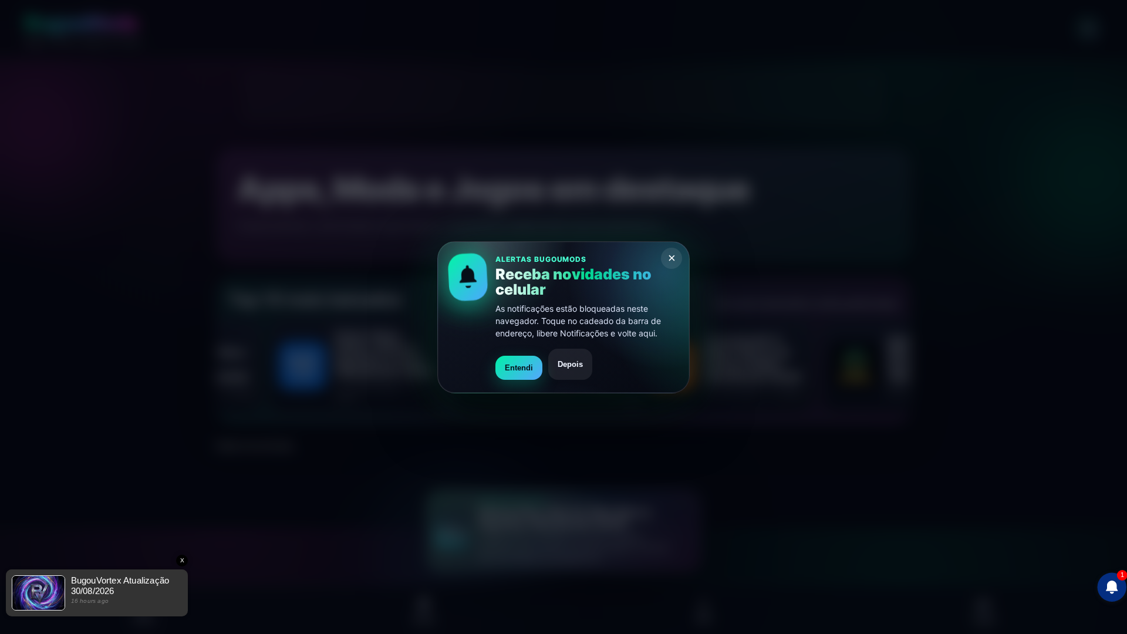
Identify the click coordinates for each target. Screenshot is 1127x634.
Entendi (519, 367)
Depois (570, 363)
